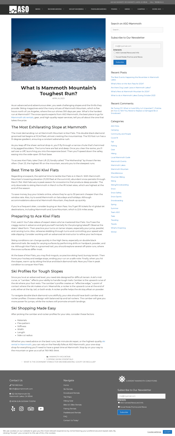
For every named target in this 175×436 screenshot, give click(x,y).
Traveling (114, 220)
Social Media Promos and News (129, 57)
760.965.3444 (17, 385)
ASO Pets (115, 126)
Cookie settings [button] (154, 432)
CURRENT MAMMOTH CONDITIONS (141, 381)
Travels (114, 224)
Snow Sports (116, 197)
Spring (113, 204)
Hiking (127, 9)
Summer (114, 208)
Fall (112, 142)
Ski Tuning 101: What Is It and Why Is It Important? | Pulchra (136, 108)
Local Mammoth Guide (120, 157)
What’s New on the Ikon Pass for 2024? (127, 84)
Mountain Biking (76, 9)
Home (66, 385)
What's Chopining (118, 228)
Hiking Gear (68, 401)
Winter (114, 232)
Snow (113, 189)
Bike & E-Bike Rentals (72, 405)
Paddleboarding (98, 9)
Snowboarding (55, 9)
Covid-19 (114, 138)
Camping (141, 9)
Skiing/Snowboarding (120, 185)
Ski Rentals (68, 389)
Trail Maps (67, 397)
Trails (113, 216)
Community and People (121, 134)
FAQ (65, 416)
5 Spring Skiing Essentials (60, 359)
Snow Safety (116, 193)
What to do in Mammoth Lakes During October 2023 (133, 95)
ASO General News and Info (127, 53)
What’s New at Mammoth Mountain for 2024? (130, 91)
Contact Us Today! (70, 420)
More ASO (156, 9)
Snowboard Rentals (71, 393)
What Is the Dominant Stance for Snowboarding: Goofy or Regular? (60, 362)
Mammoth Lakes (118, 165)
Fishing (114, 9)
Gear (113, 150)
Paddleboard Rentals (72, 413)
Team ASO (115, 212)
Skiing (37, 9)
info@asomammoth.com (22, 389)
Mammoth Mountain (59, 357)
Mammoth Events (118, 161)
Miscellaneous (117, 173)
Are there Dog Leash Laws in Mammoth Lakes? (131, 88)
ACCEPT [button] (167, 432)
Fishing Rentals (69, 409)
